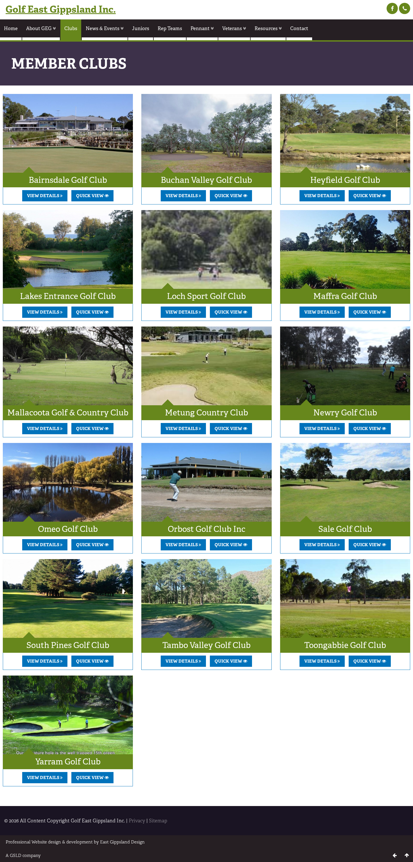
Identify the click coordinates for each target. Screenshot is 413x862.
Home (11, 28)
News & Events (103, 28)
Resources (267, 28)
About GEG (39, 28)
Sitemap (158, 821)
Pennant (200, 28)
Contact (299, 28)
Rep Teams (170, 28)
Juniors (140, 28)
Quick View (90, 196)
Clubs (70, 28)
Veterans (232, 28)
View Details (43, 196)
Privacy (137, 821)
